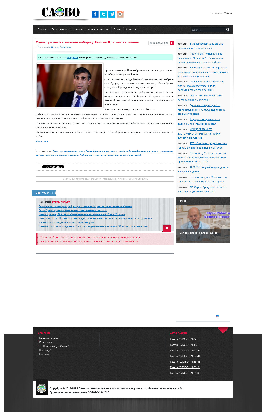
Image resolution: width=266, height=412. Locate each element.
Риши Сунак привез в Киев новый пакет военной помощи (73, 210)
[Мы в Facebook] (96, 14)
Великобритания (94, 151)
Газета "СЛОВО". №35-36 (185, 361)
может (82, 151)
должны (63, 155)
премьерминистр (68, 151)
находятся (128, 155)
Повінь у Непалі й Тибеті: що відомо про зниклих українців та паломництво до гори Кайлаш (201, 85)
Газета (117, 29)
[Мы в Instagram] (121, 14)
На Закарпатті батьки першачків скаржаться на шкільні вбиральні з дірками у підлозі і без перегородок (203, 71)
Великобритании (137, 151)
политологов (166, 151)
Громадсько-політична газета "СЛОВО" (61, 12)
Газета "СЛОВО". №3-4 (183, 339)
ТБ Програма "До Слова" (54, 346)
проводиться (51, 155)
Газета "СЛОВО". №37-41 (185, 356)
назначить (73, 155)
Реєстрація (216, 13)
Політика (66, 47)
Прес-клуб (45, 350)
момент (114, 151)
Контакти (131, 29)
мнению (40, 155)
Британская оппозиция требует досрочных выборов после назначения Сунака (85, 206)
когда (106, 151)
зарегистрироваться (79, 241)
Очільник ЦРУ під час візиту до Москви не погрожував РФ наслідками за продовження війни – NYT (202, 157)
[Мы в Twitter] (104, 14)
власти (118, 155)
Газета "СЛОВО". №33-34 (185, 367)
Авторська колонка (98, 29)
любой (137, 155)
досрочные (153, 151)
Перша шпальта (60, 29)
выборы (123, 151)
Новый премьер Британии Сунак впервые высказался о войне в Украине (82, 214)
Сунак (56, 151)
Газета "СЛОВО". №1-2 (183, 344)
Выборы (84, 155)
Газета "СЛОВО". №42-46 (185, 350)
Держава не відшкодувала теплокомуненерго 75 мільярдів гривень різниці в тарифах (201, 109)
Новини (78, 29)
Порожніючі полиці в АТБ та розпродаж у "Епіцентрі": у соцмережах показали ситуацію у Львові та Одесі (201, 57)
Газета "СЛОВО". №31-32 (185, 372)
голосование (107, 155)
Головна (42, 29)
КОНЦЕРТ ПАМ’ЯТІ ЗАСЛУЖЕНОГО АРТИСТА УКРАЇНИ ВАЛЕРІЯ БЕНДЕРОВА (199, 133)
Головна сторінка (49, 338)
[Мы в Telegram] (112, 14)
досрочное (94, 155)
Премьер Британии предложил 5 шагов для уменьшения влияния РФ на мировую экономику (94, 226)
